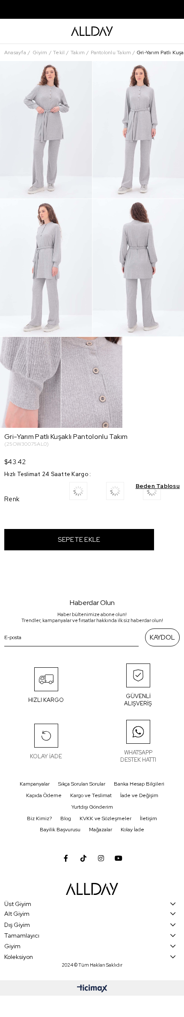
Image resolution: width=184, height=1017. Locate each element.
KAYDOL (162, 637)
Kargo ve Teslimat (91, 795)
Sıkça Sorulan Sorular (81, 783)
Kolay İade (132, 829)
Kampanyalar (35, 783)
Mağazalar (100, 829)
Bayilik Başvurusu (60, 829)
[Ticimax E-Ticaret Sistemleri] (92, 989)
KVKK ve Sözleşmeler (105, 818)
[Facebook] (66, 858)
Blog (65, 818)
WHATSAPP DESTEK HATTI (138, 756)
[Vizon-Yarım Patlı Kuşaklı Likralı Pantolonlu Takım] (124, 494)
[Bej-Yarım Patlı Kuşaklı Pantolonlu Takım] (87, 494)
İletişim (148, 818)
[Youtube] (118, 858)
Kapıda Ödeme (44, 795)
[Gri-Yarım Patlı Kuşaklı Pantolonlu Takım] (161, 494)
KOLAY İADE (46, 756)
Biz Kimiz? (39, 818)
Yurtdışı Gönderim (92, 807)
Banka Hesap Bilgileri (139, 783)
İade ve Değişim (139, 795)
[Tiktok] (83, 858)
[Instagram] (101, 858)
